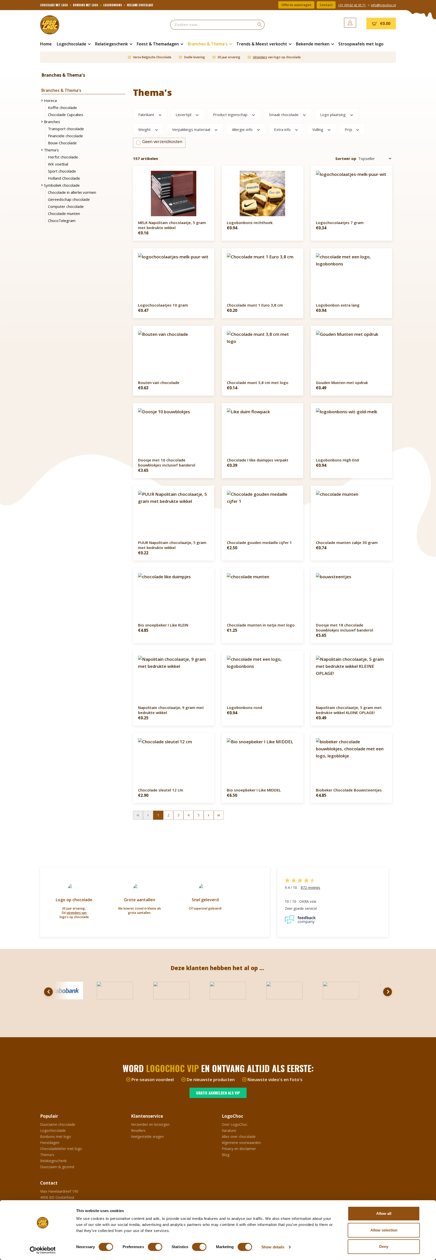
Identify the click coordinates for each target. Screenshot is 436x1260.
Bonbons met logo (55, 1136)
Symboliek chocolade (62, 185)
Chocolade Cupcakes (65, 114)
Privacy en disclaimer (239, 1148)
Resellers (138, 1130)
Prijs (349, 129)
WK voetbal (58, 164)
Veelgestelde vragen (147, 1136)
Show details (272, 1247)
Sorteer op (345, 158)
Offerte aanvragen (296, 5)
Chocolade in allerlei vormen (72, 192)
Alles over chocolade (239, 1136)
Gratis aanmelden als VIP (218, 1092)
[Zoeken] (260, 25)
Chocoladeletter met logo (61, 1148)
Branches (52, 121)
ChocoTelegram (61, 220)
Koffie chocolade (62, 107)
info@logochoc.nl (383, 5)
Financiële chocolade (65, 135)
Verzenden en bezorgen (150, 1124)
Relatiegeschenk (53, 1160)
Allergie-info (243, 129)
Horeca (50, 100)
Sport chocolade (62, 171)
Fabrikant (146, 114)
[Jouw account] (350, 23)
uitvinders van (77, 913)
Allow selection (383, 1230)
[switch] (155, 1247)
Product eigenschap (231, 114)
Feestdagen (49, 1142)
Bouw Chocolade (62, 142)
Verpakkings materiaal (191, 129)
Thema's (51, 149)
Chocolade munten (64, 213)
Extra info (283, 129)
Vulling (318, 129)
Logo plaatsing (333, 114)
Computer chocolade (66, 206)
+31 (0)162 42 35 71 (352, 5)
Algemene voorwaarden (241, 1142)
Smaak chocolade (284, 114)
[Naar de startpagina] (65, 24)
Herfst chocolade (63, 156)
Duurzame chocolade (57, 1124)
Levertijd (184, 114)
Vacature (229, 1130)
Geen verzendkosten (162, 141)
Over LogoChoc (235, 1124)
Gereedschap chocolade (69, 199)
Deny (383, 1246)
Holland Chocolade (64, 178)
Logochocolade (53, 1130)
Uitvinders (260, 57)
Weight (145, 129)
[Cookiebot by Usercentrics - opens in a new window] (43, 1250)
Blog (225, 1154)
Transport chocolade (66, 128)
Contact (326, 5)
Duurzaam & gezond (57, 1166)
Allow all (383, 1213)
